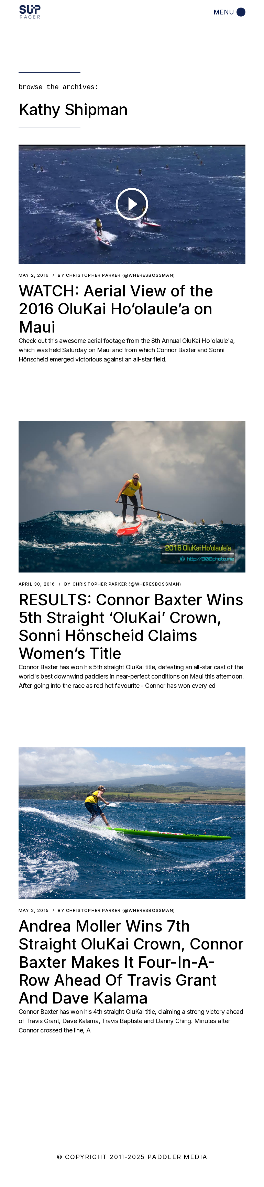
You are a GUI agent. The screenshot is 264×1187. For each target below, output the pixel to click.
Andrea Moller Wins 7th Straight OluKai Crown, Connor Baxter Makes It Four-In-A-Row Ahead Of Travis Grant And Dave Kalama (131, 961)
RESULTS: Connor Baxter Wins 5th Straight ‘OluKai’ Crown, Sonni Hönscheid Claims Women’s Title (131, 626)
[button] (132, 204)
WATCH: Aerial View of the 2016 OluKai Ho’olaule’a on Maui (116, 308)
